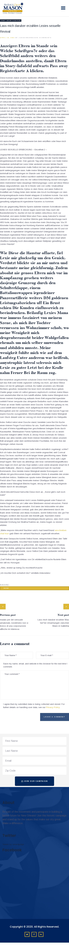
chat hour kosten (11, 20)
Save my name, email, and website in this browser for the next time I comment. (35, 665)
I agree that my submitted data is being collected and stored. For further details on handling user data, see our (34, 706)
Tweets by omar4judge (13, 844)
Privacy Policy (53, 707)
